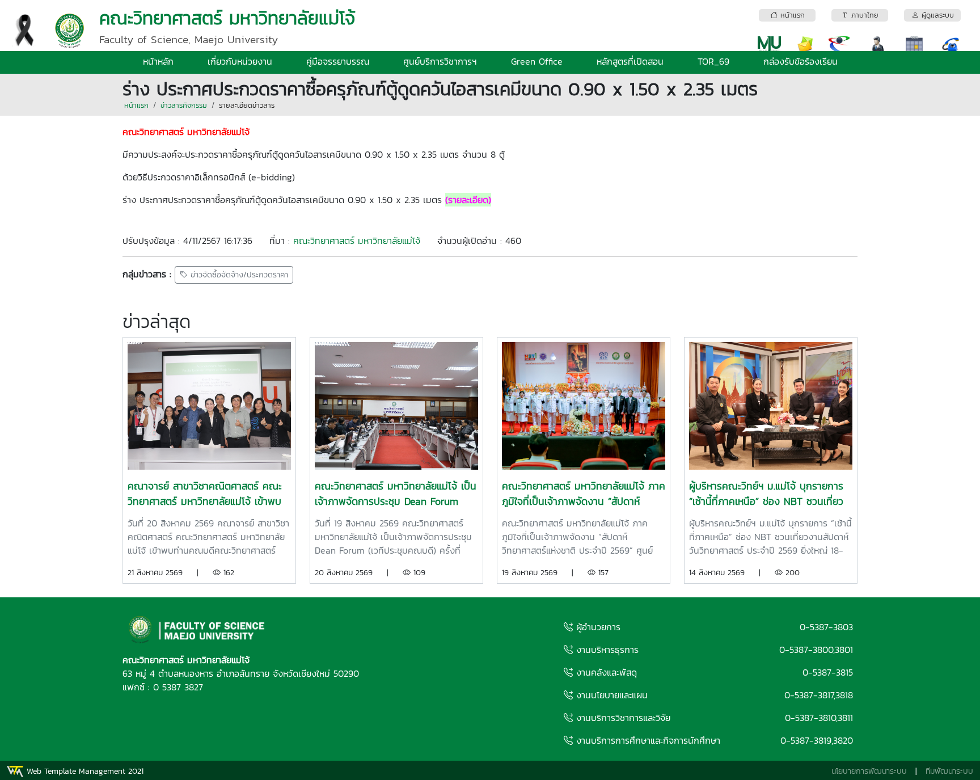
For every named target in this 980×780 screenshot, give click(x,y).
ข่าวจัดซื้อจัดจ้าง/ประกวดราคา (238, 275)
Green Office (537, 61)
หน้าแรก (136, 105)
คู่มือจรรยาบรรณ (337, 61)
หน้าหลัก (158, 61)
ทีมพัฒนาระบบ (949, 771)
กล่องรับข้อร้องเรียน (800, 61)
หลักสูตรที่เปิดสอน (630, 61)
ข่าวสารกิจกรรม (183, 105)
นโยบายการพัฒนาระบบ (869, 771)
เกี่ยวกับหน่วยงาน (240, 61)
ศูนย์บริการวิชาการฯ (440, 61)
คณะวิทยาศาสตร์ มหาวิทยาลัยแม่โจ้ (356, 240)
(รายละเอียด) (468, 199)
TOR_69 (713, 61)
